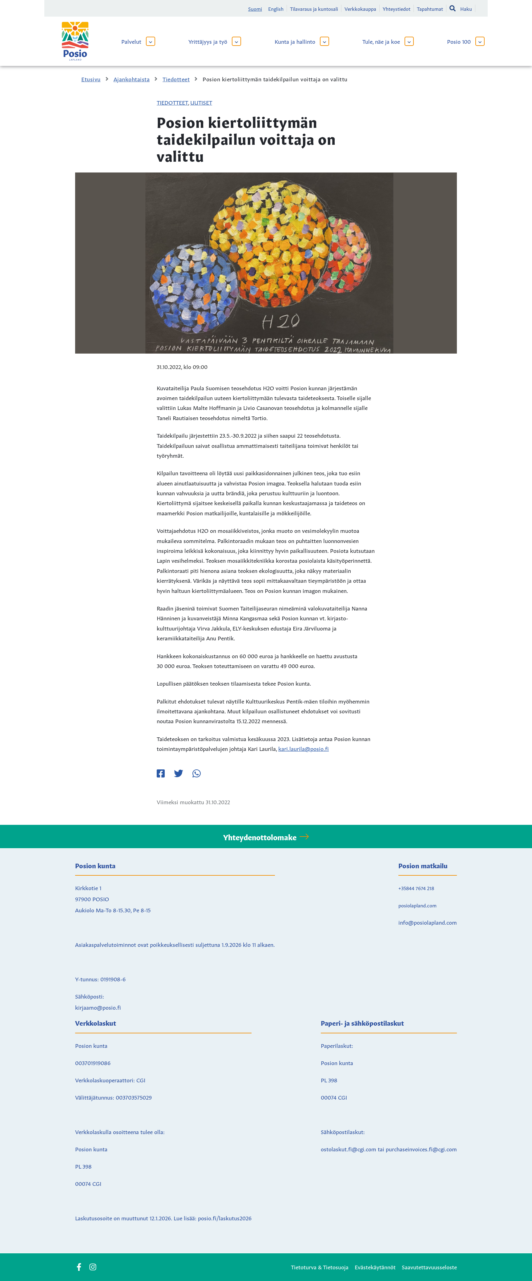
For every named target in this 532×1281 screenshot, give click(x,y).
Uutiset (201, 102)
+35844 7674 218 (416, 887)
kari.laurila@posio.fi (303, 748)
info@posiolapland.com (427, 922)
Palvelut (131, 41)
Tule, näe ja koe (381, 41)
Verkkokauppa (360, 8)
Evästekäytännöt (375, 1267)
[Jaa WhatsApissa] (196, 773)
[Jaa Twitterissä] (178, 773)
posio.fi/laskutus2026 (225, 1218)
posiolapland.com (417, 905)
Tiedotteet (172, 102)
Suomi (255, 8)
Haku (466, 8)
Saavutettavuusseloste (429, 1267)
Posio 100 (459, 41)
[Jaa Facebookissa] (161, 773)
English (276, 8)
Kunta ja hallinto (295, 41)
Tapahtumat (430, 8)
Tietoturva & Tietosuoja (320, 1267)
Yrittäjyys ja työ (207, 41)
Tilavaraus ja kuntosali (314, 8)
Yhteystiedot (396, 8)
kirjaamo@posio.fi (98, 1007)
